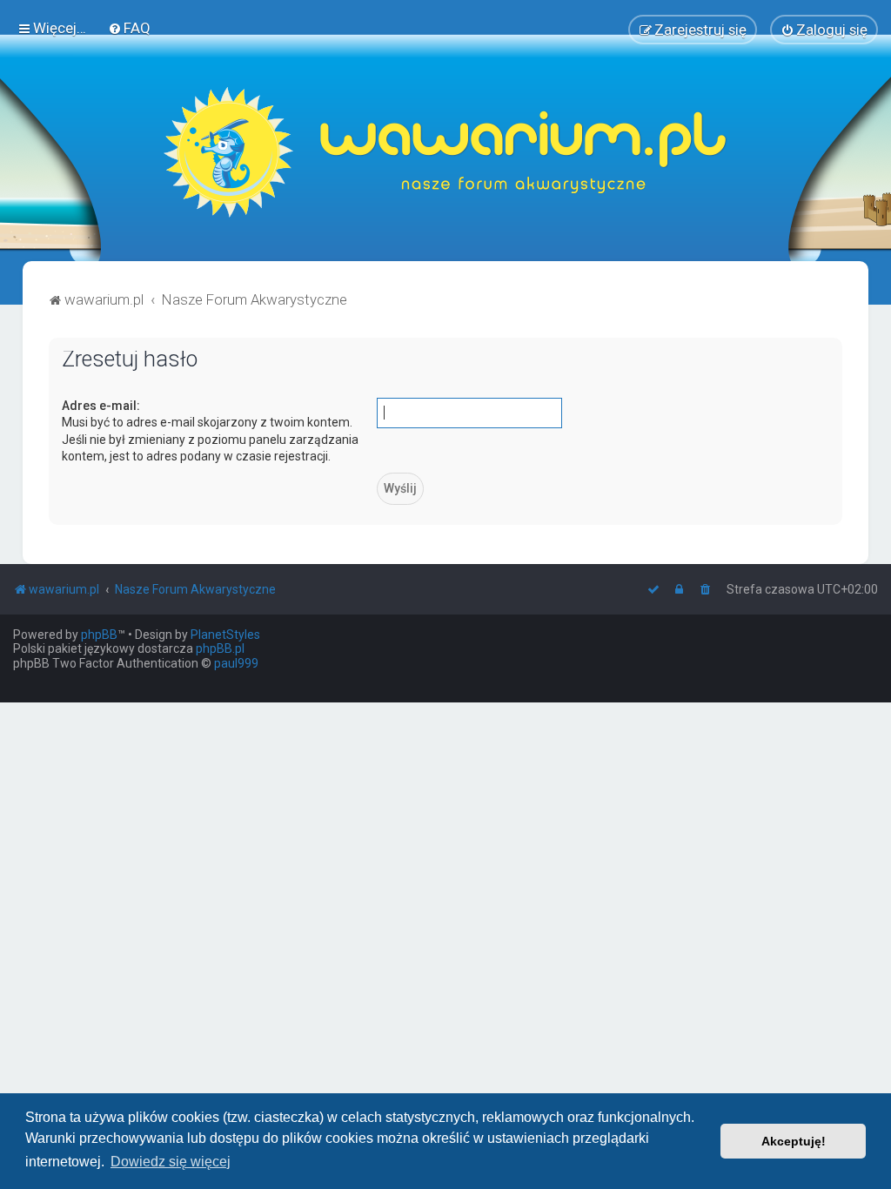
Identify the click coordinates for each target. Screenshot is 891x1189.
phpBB (99, 635)
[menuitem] (129, 28)
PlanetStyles (225, 635)
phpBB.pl (220, 648)
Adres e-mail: (101, 406)
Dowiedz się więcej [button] (171, 1161)
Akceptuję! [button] (793, 1141)
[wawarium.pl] (445, 152)
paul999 (236, 663)
